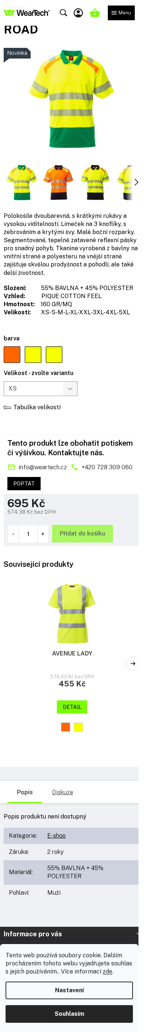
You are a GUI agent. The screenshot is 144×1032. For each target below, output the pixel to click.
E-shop (56, 835)
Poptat (24, 484)
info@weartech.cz (42, 467)
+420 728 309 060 (107, 467)
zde (107, 971)
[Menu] (121, 13)
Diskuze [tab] (62, 792)
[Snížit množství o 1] (13, 534)
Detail (72, 707)
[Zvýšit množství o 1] (42, 534)
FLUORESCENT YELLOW (78, 727)
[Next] (133, 663)
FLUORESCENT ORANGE (65, 727)
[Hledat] (63, 13)
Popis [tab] (25, 792)
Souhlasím (69, 1013)
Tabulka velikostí (37, 407)
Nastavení (69, 990)
